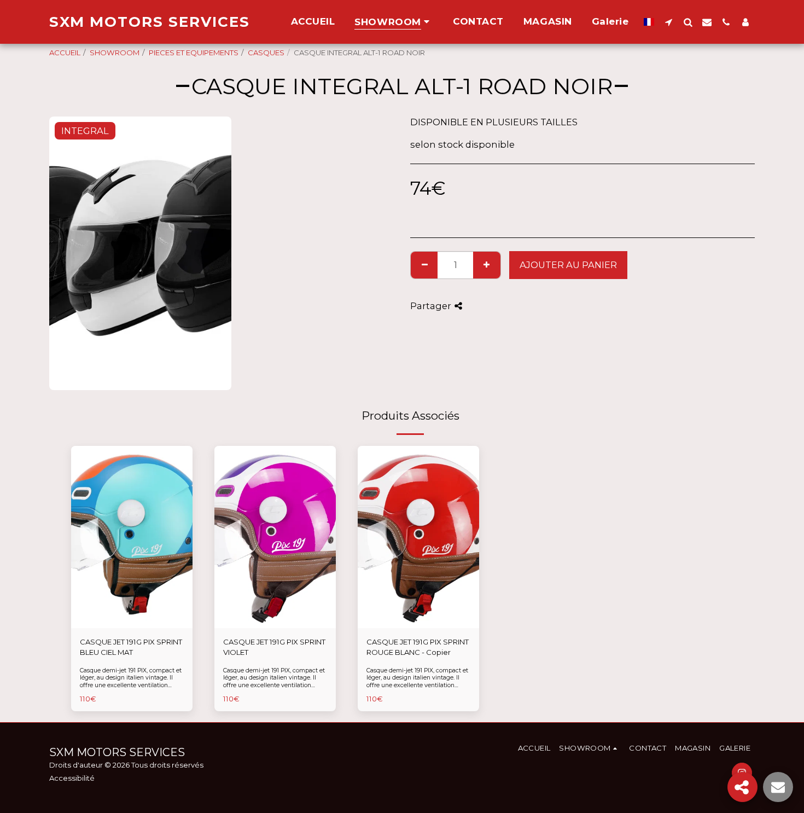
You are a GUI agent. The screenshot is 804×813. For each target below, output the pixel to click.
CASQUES (266, 52)
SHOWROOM (114, 52)
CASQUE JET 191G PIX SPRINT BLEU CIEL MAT (131, 647)
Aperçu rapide (132, 625)
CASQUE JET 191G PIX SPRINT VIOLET (274, 647)
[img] (132, 537)
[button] (669, 22)
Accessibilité (72, 778)
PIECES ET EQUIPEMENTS (193, 52)
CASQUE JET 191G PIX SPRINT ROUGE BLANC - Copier (417, 647)
